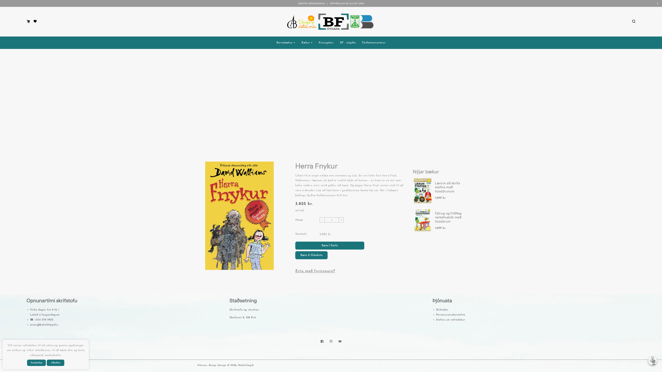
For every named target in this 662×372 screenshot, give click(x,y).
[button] (633, 22)
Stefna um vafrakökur (450, 319)
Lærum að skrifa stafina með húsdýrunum (447, 187)
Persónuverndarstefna (450, 314)
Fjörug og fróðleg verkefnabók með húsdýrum (448, 217)
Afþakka (55, 362)
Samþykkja (36, 362)
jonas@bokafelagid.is (44, 324)
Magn (299, 220)
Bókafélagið (246, 365)
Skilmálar (442, 309)
